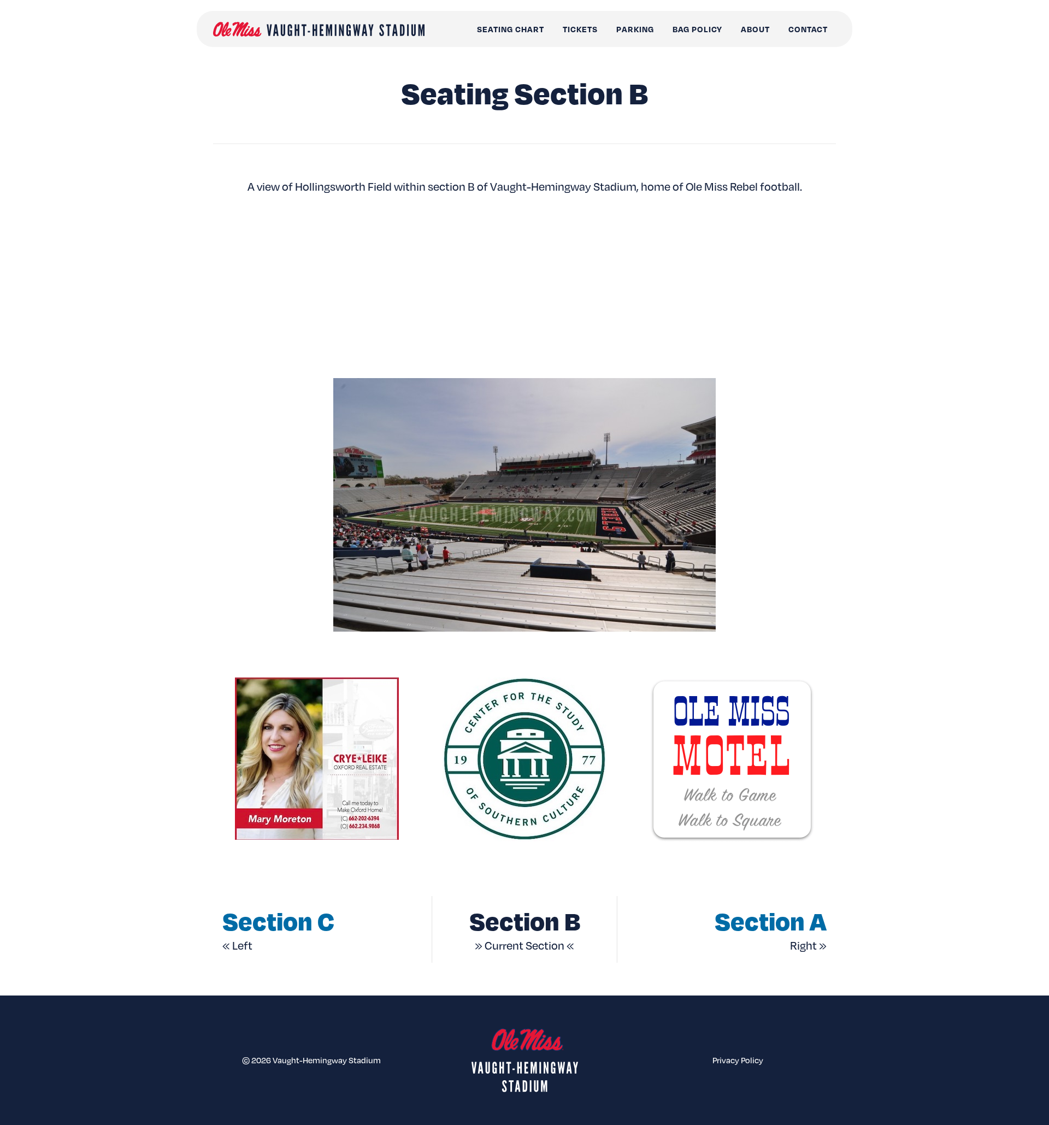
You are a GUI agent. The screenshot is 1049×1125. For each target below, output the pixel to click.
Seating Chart (510, 29)
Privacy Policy (737, 1060)
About (755, 29)
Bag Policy (697, 29)
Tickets (580, 29)
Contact (808, 29)
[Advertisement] (524, 285)
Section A (771, 920)
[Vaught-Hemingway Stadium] (319, 29)
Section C (278, 920)
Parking (635, 29)
